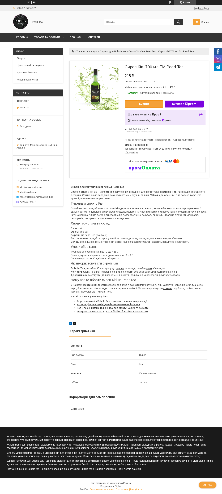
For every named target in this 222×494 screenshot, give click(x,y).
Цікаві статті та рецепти (30, 65)
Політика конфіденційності (129, 489)
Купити (144, 103)
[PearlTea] (20, 28)
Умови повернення (27, 79)
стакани (167, 288)
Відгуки (21, 58)
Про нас (75, 37)
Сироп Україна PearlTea (142, 51)
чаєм (149, 268)
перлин (120, 268)
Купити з (178, 103)
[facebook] (70, 324)
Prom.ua (127, 483)
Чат (210, 485)
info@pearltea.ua (28, 192)
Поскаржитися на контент (102, 489)
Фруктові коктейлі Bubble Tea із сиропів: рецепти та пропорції (112, 301)
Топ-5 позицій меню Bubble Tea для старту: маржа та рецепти (112, 308)
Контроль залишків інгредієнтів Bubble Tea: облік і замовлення (112, 311)
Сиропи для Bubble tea (113, 51)
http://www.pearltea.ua (31, 187)
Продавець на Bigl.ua (111, 486)
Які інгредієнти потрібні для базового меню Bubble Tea (108, 304)
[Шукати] (178, 22)
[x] (74, 324)
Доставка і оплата (27, 72)
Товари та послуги (47, 37)
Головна (22, 37)
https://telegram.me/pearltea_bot (36, 197)
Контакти (93, 37)
